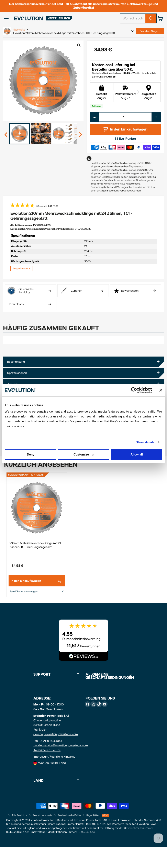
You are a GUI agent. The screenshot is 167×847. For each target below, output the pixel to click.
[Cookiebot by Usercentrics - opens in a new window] (134, 390)
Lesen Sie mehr (21, 268)
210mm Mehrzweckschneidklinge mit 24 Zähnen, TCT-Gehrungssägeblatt (35, 545)
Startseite (19, 29)
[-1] (80, 134)
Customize (81, 454)
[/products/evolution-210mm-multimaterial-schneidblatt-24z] (37, 508)
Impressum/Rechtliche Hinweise (54, 756)
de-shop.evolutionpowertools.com (55, 734)
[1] (6, 134)
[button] (83, 206)
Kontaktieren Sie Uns (46, 750)
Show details (145, 442)
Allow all (137, 454)
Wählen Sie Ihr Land (52, 763)
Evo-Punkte (125, 138)
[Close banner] (160, 390)
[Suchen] (150, 18)
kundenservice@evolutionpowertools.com (60, 745)
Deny (30, 454)
